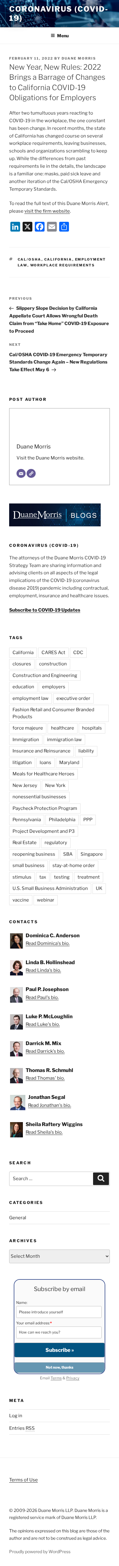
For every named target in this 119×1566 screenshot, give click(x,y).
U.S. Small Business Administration (50, 888)
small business (29, 865)
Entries (22, 1428)
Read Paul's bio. (42, 997)
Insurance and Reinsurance (41, 751)
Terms (56, 1378)
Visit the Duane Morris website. (50, 458)
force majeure (28, 728)
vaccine (21, 900)
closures (22, 664)
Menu (63, 35)
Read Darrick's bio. (45, 1051)
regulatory (56, 842)
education (23, 687)
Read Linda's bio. (43, 970)
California (58, 259)
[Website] (31, 473)
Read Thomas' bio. (45, 1078)
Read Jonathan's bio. (49, 1105)
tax (42, 877)
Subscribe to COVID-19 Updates (44, 610)
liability (86, 751)
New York (55, 785)
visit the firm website (47, 211)
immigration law (64, 739)
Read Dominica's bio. (48, 943)
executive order (73, 698)
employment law (31, 698)
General (17, 1217)
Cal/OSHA (29, 259)
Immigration (26, 739)
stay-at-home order (73, 865)
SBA (68, 854)
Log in (15, 1415)
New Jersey (25, 785)
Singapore (92, 854)
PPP (87, 819)
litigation (22, 762)
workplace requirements (62, 265)
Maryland (69, 762)
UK (99, 888)
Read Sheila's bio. (44, 1132)
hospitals (92, 728)
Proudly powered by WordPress (39, 1551)
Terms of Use (23, 1480)
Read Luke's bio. (43, 1024)
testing (62, 877)
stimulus (22, 877)
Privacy (72, 1378)
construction (53, 664)
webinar (45, 900)
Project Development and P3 (44, 831)
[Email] (21, 473)
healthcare (62, 728)
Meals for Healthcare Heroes (43, 774)
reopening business (34, 854)
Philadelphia (62, 819)
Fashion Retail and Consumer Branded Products (53, 713)
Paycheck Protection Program (45, 808)
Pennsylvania (27, 819)
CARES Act (53, 652)
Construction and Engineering (45, 675)
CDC (78, 652)
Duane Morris (79, 58)
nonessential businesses (39, 796)
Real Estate (25, 842)
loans (45, 762)
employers (53, 687)
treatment (89, 877)
